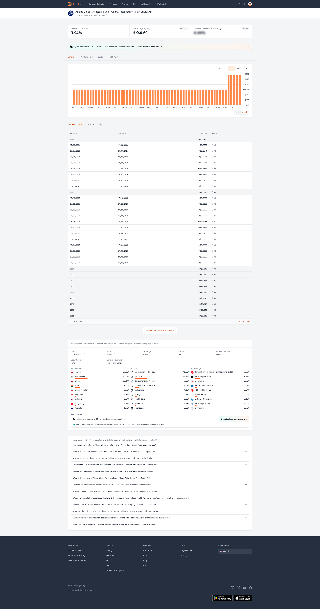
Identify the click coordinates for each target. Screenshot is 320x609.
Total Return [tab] (113, 57)
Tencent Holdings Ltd (204, 385)
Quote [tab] (100, 57)
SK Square (199, 408)
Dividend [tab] (72, 57)
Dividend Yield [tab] (86, 57)
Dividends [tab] (75, 124)
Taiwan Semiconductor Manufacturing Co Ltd (214, 372)
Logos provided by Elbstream (80, 590)
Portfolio (162, 4)
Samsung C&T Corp (203, 403)
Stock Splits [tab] (94, 124)
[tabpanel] (160, 90)
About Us (147, 550)
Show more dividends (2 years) (160, 330)
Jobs (145, 555)
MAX (238, 68)
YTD (212, 68)
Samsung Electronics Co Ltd (206, 376)
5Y (231, 68)
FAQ (108, 560)
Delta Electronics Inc (203, 399)
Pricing (125, 4)
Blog (145, 560)
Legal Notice (186, 550)
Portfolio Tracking (76, 555)
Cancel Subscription (115, 570)
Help (108, 565)
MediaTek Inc (200, 394)
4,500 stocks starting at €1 (101, 419)
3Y (225, 68)
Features (113, 4)
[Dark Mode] (244, 4)
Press (145, 565)
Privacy (184, 555)
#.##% (199, 32)
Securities (147, 4)
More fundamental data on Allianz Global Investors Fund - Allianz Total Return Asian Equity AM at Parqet (120, 424)
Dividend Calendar (97, 4)
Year (237, 112)
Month (244, 112)
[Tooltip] (81, 414)
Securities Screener (77, 560)
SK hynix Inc (200, 381)
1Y (219, 68)
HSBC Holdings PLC (203, 390)
